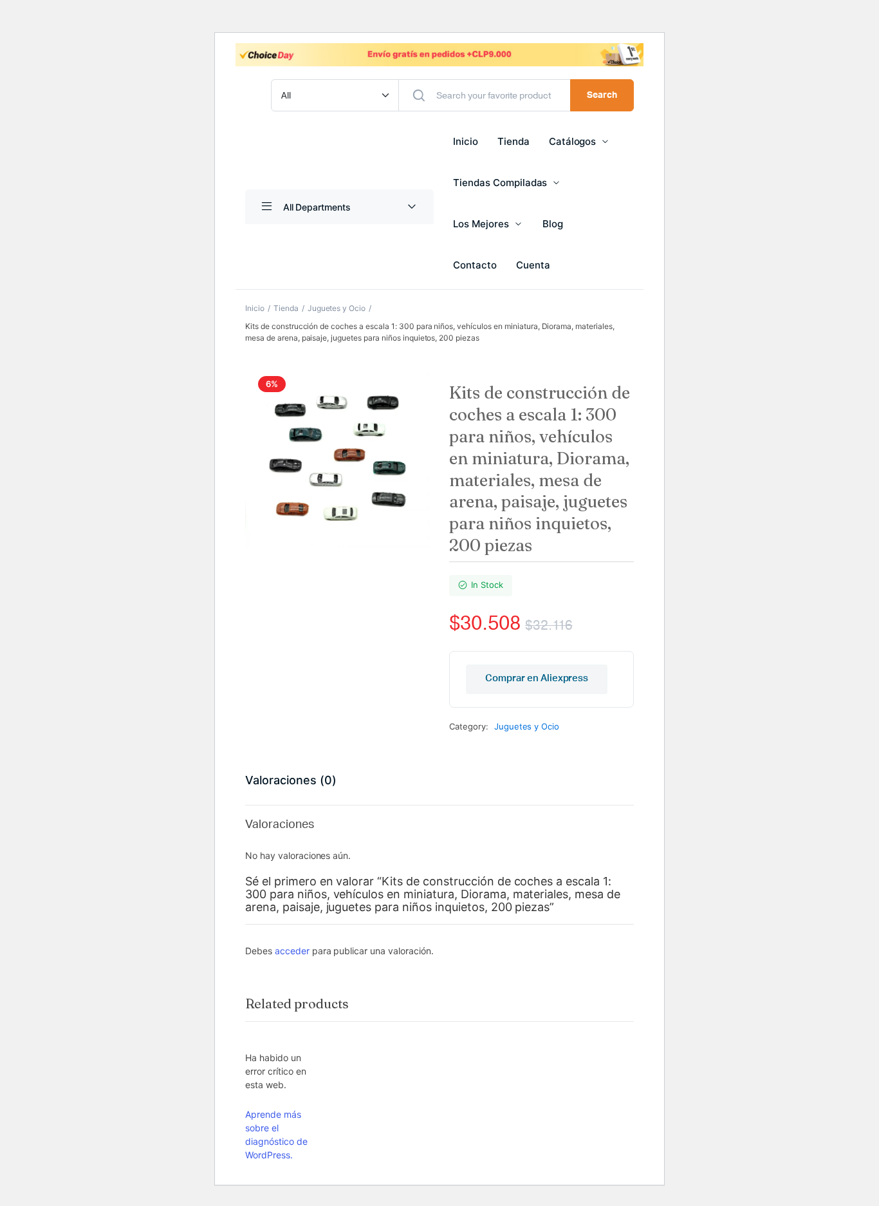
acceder (292, 950)
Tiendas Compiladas (500, 182)
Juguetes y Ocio (337, 308)
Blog (552, 224)
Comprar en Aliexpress (536, 678)
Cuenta (533, 265)
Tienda (513, 141)
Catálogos (573, 141)
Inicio (465, 141)
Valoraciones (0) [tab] (291, 780)
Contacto (475, 265)
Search (602, 95)
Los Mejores (481, 224)
